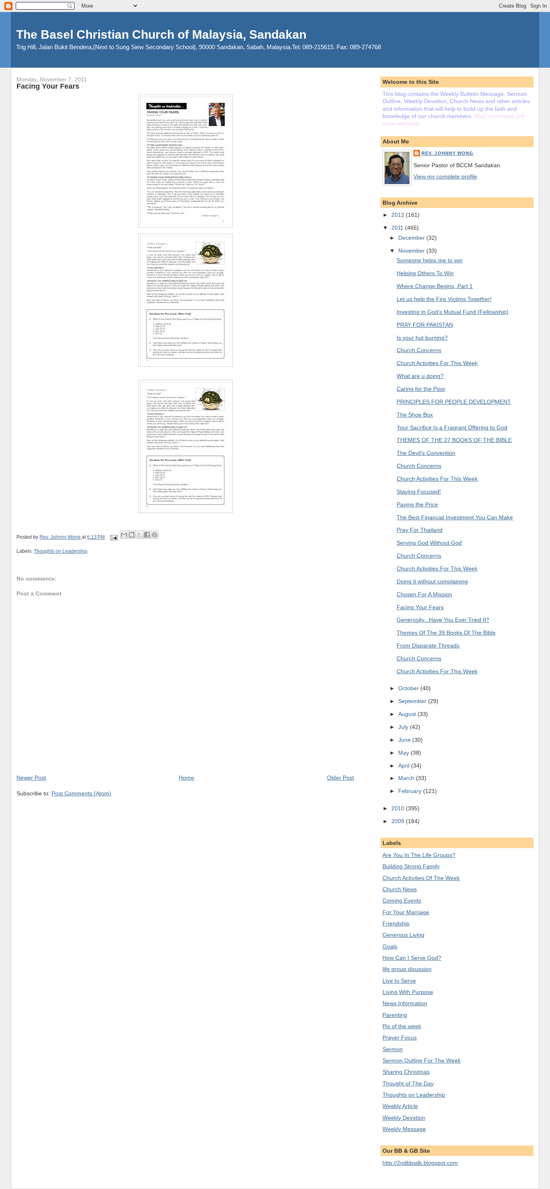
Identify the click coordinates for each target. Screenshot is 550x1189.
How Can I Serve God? (412, 958)
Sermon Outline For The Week (422, 1060)
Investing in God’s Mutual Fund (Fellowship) (453, 312)
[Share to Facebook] (147, 535)
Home (186, 777)
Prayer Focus (400, 1037)
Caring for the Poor (421, 389)
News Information (405, 1003)
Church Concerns (419, 350)
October (409, 688)
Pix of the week (402, 1026)
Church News (400, 889)
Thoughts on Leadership (60, 551)
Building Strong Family (411, 866)
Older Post (340, 777)
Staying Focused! (419, 491)
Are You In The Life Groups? (419, 855)
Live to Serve (399, 980)
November (412, 250)
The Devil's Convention (426, 453)
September (413, 701)
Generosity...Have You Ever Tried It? (443, 619)
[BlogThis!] (132, 535)
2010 (398, 808)
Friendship (396, 923)
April (404, 765)
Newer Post (31, 777)
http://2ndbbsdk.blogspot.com (420, 1163)
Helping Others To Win (425, 273)
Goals (390, 946)
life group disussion (407, 969)
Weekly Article (400, 1106)
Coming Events (402, 900)
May (404, 752)
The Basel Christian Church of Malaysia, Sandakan (161, 34)
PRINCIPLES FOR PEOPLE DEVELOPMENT (454, 401)
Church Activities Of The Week (421, 878)
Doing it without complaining (432, 581)
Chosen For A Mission (424, 594)
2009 (398, 821)
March (407, 778)
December (412, 237)
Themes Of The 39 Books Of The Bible (446, 632)
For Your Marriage (406, 912)
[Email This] (124, 535)
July (404, 727)
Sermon (393, 1049)
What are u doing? (420, 376)
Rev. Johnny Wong (448, 153)
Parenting (395, 1015)
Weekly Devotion (404, 1117)
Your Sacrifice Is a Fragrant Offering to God (452, 427)
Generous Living (403, 935)
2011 (398, 227)
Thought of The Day (408, 1083)
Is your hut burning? (422, 337)
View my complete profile (445, 176)
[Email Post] (113, 537)
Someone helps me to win (430, 260)
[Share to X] (139, 535)
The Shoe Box (415, 414)
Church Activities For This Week (437, 363)
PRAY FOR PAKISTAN (425, 325)
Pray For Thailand (419, 530)
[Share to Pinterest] (155, 535)
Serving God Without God (429, 543)
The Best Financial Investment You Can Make (455, 517)
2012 (398, 215)
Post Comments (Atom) (81, 793)
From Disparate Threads (428, 645)
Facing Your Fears (420, 607)
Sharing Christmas (406, 1072)
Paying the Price (417, 504)
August (408, 714)
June (405, 740)
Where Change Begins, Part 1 (435, 286)
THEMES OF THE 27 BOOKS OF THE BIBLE (454, 440)
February (410, 791)
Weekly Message (404, 1129)
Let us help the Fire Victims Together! (444, 299)
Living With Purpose (408, 992)
